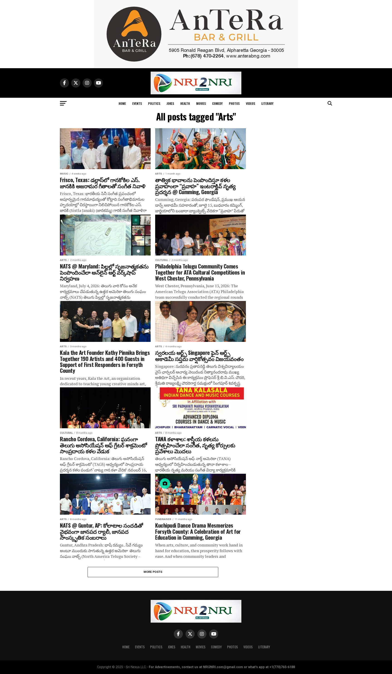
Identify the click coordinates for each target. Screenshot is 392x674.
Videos (250, 103)
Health (185, 103)
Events (137, 103)
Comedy (217, 103)
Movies (201, 103)
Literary (267, 103)
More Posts (153, 572)
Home (122, 103)
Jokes (170, 103)
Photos (234, 103)
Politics (154, 103)
